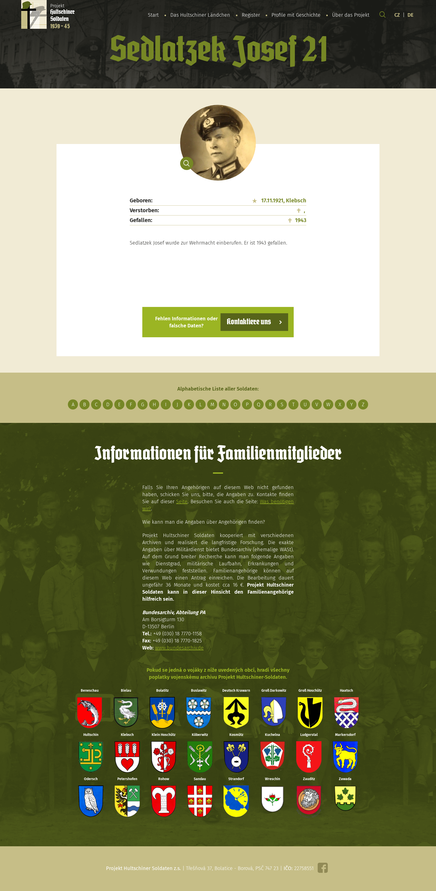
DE (410, 14)
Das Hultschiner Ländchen (200, 15)
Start (153, 15)
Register (251, 15)
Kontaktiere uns (249, 322)
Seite (181, 501)
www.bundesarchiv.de (179, 648)
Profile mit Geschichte (295, 15)
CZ (397, 14)
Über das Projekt (350, 15)
